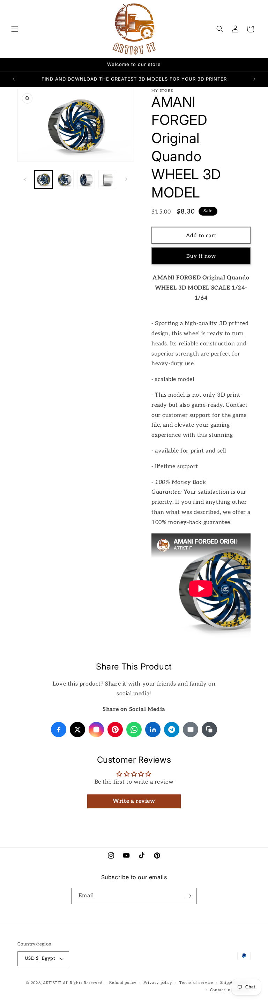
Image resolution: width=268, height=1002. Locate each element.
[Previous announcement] (13, 79)
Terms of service (196, 982)
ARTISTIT (52, 983)
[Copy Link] (209, 729)
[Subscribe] (188, 896)
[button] (14, 29)
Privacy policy (157, 982)
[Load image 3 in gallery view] (86, 179)
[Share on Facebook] (58, 729)
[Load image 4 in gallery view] (107, 179)
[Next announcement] (254, 79)
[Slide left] (25, 179)
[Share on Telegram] (171, 729)
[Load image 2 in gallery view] (65, 179)
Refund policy (122, 982)
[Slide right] (126, 179)
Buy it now (201, 256)
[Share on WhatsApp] (134, 729)
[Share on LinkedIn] (153, 729)
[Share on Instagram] (96, 729)
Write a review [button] (134, 801)
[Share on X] (77, 729)
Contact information (230, 990)
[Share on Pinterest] (115, 729)
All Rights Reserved (82, 983)
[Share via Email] (190, 729)
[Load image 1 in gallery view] (43, 179)
